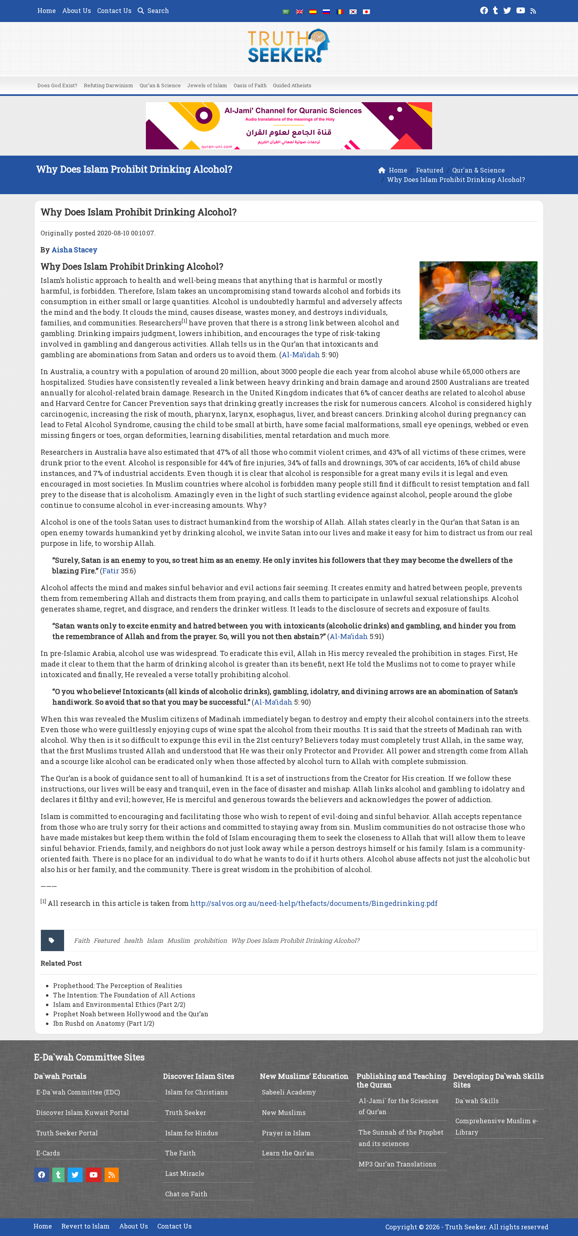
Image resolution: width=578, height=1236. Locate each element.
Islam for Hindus (191, 1133)
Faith (82, 940)
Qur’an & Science (160, 85)
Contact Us (114, 10)
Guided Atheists (292, 85)
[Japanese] (366, 11)
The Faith (180, 1153)
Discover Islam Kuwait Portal (82, 1112)
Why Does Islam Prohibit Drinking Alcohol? (295, 940)
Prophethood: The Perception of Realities (117, 985)
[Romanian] (339, 11)
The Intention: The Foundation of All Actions (124, 995)
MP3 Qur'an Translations (397, 1164)
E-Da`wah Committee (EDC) (78, 1092)
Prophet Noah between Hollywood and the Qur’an (130, 1014)
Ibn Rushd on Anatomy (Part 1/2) (103, 1023)
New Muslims (284, 1112)
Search (157, 10)
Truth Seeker (185, 1112)
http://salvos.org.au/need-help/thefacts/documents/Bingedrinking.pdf (314, 903)
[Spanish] (313, 11)
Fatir (110, 570)
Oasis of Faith (250, 85)
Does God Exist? (57, 85)
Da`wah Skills (477, 1100)
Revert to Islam (85, 1226)
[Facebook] (485, 9)
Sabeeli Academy (289, 1092)
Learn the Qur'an (288, 1153)
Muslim (178, 940)
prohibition (210, 940)
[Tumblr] (496, 9)
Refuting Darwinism (108, 85)
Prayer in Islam (286, 1133)
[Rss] (534, 9)
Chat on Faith (186, 1194)
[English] (299, 11)
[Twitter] (508, 9)
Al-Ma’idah (301, 354)
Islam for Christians (196, 1092)
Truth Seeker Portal (67, 1133)
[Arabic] (286, 11)
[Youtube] (521, 9)
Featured (107, 940)
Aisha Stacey (75, 249)
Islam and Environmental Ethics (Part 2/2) (119, 1004)
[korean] (353, 11)
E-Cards (48, 1153)
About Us (76, 10)
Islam (155, 940)
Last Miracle (184, 1173)
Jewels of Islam (207, 85)
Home (46, 10)
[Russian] (326, 11)
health (133, 940)
